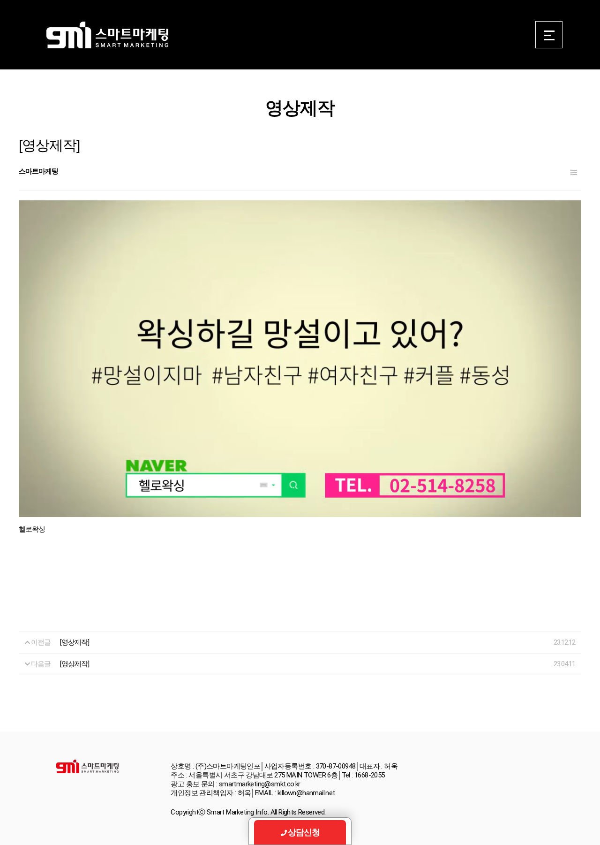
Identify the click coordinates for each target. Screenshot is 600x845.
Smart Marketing (107, 35)
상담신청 (304, 832)
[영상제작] (74, 642)
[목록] (573, 173)
